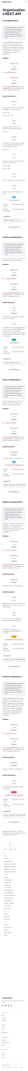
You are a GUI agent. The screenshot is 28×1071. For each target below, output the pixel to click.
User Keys (6, 916)
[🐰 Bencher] (14, 998)
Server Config (8, 927)
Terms (3, 1067)
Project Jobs (7, 882)
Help (3, 1052)
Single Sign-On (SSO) (10, 871)
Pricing (3, 1018)
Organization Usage (9, 869)
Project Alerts (7, 906)
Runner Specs (7, 932)
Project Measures (8, 898)
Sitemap (21, 1067)
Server (6, 924)
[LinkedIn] (8, 1005)
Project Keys (7, 908)
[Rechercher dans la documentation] (10, 843)
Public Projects (5, 1042)
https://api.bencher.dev (18, 204)
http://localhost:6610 (17, 209)
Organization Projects (10, 864)
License (15, 1067)
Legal (3, 1057)
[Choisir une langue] (10, 846)
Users (5, 914)
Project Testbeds (8, 893)
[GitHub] (2, 1005)
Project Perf (7, 885)
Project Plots (7, 887)
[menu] (26, 1)
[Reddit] (11, 1005)
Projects (6, 877)
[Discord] (5, 1005)
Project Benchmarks (9, 895)
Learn (3, 1027)
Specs (5, 935)
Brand (3, 1054)
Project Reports (8, 880)
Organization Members (10, 866)
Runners (6, 930)
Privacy (9, 1067)
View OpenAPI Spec (14, 227)
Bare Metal (4, 1032)
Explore (4, 1040)
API (2, 1030)
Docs (3, 1015)
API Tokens (7, 919)
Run (5, 856)
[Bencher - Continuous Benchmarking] (6, 2)
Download (4, 1020)
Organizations (8, 861)
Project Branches (8, 890)
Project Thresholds (9, 903)
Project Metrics (8, 900)
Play (3, 1045)
